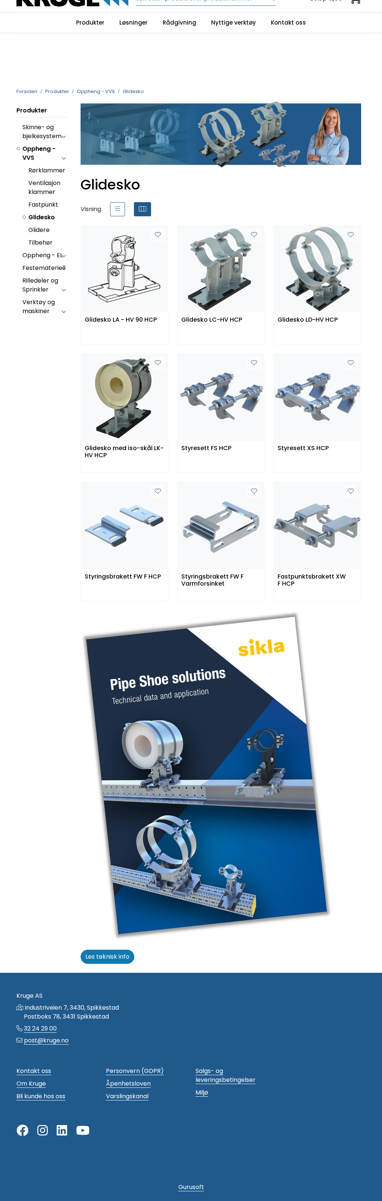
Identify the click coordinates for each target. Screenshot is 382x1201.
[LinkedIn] (62, 1130)
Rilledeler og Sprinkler (40, 285)
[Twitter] (22, 1130)
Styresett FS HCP (206, 448)
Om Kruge (31, 1083)
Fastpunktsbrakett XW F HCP (312, 580)
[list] (117, 209)
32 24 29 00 (40, 1028)
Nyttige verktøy (233, 22)
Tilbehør (40, 242)
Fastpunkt (43, 204)
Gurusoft (191, 1187)
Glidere (39, 230)
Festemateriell (43, 268)
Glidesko (41, 217)
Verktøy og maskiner (38, 306)
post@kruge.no (46, 1040)
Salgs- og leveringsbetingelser (225, 1075)
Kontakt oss (288, 22)
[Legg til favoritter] (157, 235)
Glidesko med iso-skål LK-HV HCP (124, 452)
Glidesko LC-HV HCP (211, 320)
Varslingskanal (127, 1096)
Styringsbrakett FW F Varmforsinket (212, 580)
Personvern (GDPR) (135, 1071)
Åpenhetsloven (128, 1083)
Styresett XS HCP (303, 448)
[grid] (142, 209)
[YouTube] (83, 1130)
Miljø (201, 1092)
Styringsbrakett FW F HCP (123, 577)
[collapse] (63, 136)
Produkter (90, 22)
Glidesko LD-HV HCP (308, 320)
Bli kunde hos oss (40, 1096)
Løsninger (133, 22)
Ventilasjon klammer (44, 187)
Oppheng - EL (42, 255)
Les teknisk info (107, 956)
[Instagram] (42, 1130)
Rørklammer (46, 170)
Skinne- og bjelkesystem (42, 131)
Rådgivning (179, 22)
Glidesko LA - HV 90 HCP (121, 320)
